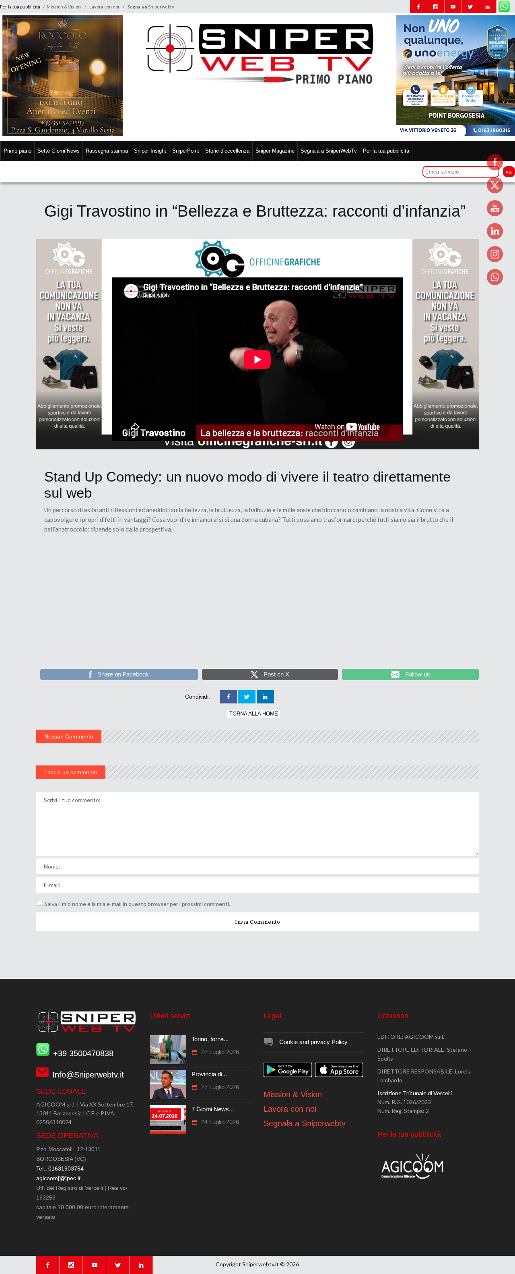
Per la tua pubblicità (20, 6)
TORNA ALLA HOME (253, 714)
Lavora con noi (104, 6)
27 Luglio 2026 (219, 1052)
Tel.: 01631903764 (60, 1168)
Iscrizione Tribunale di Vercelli (414, 1093)
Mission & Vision (64, 6)
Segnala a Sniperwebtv (151, 6)
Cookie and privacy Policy (313, 1041)
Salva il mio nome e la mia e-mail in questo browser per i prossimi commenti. (137, 903)
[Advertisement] (257, 606)
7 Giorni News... (213, 1109)
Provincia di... (209, 1074)
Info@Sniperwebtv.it (88, 1074)
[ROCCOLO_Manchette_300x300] (62, 134)
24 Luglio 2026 (219, 1122)
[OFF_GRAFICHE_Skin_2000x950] (257, 447)
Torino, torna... (210, 1039)
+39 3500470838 (83, 1053)
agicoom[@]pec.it (58, 1178)
